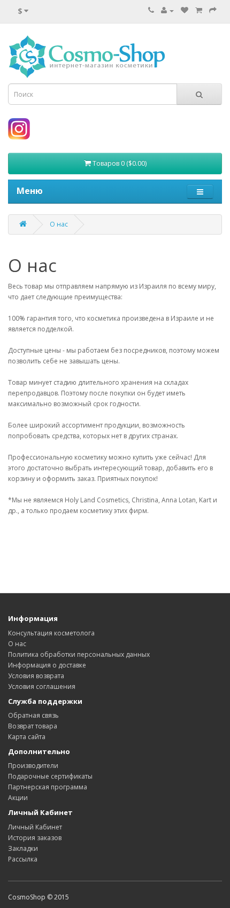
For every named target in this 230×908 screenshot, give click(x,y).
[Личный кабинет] (167, 10)
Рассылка (22, 859)
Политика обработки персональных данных (79, 654)
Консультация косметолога (51, 633)
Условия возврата (36, 675)
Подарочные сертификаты (50, 776)
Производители (33, 765)
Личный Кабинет (35, 827)
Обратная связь (33, 715)
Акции (18, 797)
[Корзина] (198, 10)
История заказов (35, 837)
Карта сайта (26, 736)
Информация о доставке (47, 665)
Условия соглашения (41, 686)
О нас (59, 224)
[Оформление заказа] (213, 10)
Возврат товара (32, 726)
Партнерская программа (47, 786)
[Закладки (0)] (184, 10)
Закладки (23, 848)
